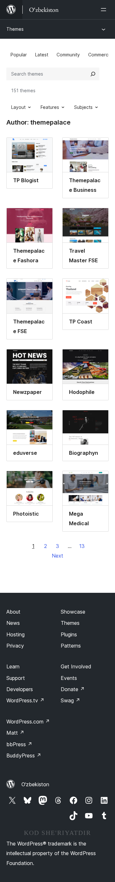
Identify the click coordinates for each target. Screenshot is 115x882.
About (13, 611)
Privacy (15, 645)
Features (50, 107)
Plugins (69, 634)
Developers (19, 689)
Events (69, 678)
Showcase (73, 611)
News (13, 623)
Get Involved (76, 666)
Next (57, 555)
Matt (15, 733)
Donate (73, 689)
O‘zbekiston (35, 784)
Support (15, 678)
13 (82, 546)
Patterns (71, 645)
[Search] (93, 74)
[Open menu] (105, 9)
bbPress (19, 744)
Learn (12, 666)
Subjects (83, 107)
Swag (70, 700)
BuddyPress (23, 755)
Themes (15, 29)
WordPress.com (28, 721)
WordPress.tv (25, 700)
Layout (18, 107)
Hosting (15, 634)
